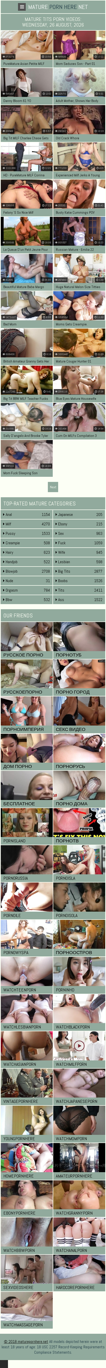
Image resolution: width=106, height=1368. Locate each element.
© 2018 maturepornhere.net (26, 1341)
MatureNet (58, 7)
